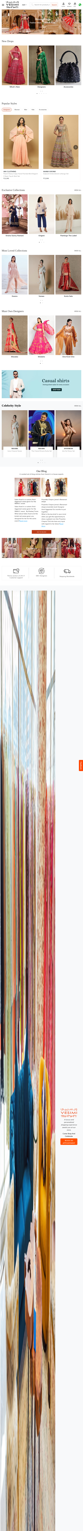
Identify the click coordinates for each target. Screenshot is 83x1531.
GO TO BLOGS (41, 532)
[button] (37, 93)
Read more (23, 521)
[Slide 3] (35, 31)
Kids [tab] (33, 110)
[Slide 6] (47, 31)
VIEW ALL (77, 190)
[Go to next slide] (75, 147)
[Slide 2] (31, 31)
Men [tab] (25, 110)
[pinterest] (71, 557)
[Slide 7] (51, 31)
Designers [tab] (6, 110)
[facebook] (32, 557)
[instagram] (51, 557)
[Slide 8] (55, 31)
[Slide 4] (39, 31)
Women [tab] (17, 110)
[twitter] (12, 557)
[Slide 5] (43, 31)
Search (54, 5)
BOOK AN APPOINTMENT (69, 1141)
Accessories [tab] (43, 110)
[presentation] (40, 91)
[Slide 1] (28, 31)
